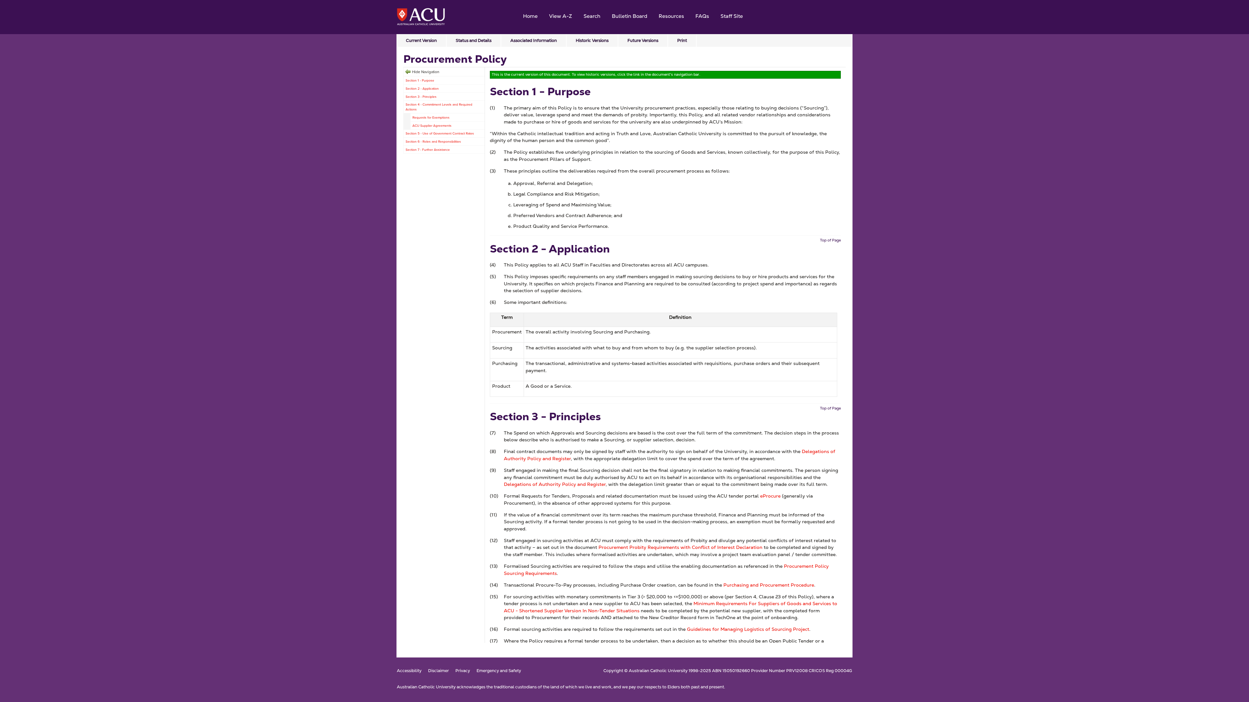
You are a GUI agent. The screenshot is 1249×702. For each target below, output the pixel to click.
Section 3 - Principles (421, 96)
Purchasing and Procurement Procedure (768, 585)
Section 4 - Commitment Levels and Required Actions (439, 106)
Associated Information (533, 40)
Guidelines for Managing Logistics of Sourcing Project (748, 629)
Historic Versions (592, 40)
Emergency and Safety (499, 671)
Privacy (462, 671)
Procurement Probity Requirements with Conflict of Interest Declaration (680, 547)
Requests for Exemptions (431, 117)
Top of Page (830, 240)
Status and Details (473, 40)
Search (592, 16)
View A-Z (560, 16)
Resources (671, 16)
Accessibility (409, 671)
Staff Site (731, 16)
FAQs (702, 16)
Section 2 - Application (422, 88)
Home (530, 16)
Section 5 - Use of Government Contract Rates (440, 133)
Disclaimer (438, 671)
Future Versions (642, 40)
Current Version (421, 40)
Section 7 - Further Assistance (428, 149)
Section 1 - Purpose (420, 80)
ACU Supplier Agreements (431, 125)
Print (682, 40)
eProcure (770, 496)
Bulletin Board (629, 16)
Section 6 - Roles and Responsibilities (433, 141)
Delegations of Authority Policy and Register (555, 484)
